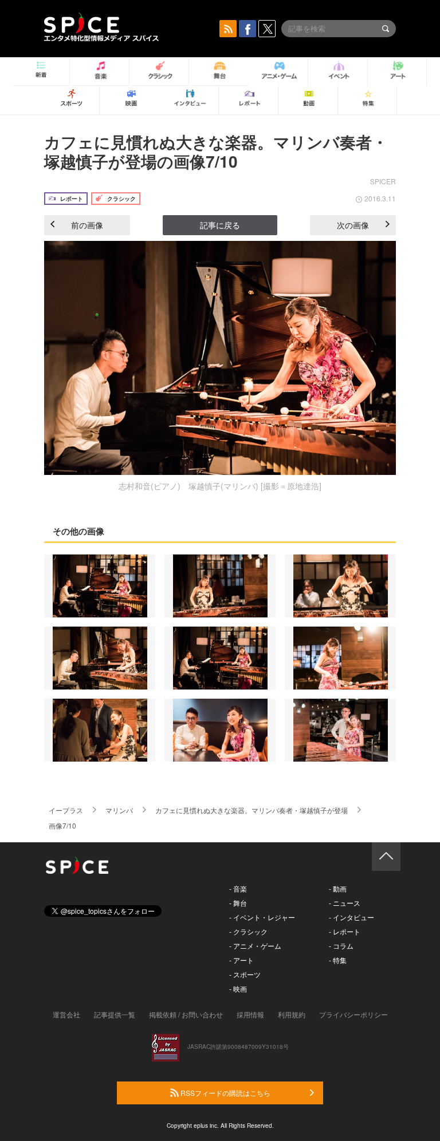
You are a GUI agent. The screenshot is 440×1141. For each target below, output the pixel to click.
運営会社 (66, 1014)
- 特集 (338, 960)
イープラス (66, 810)
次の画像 (353, 225)
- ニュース (344, 903)
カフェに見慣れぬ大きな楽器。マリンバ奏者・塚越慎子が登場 (251, 810)
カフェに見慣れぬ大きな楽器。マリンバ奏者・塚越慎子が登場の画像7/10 (216, 151)
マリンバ (119, 810)
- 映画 (238, 988)
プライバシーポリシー (353, 1014)
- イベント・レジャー (262, 917)
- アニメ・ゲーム (255, 945)
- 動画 (338, 888)
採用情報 (250, 1014)
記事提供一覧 (114, 1014)
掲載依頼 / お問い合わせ (186, 1014)
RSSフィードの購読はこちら (224, 1093)
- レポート (344, 931)
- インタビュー (351, 917)
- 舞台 (238, 903)
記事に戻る (220, 225)
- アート (241, 960)
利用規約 (291, 1014)
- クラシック (248, 931)
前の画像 (87, 225)
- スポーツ (245, 974)
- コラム (341, 945)
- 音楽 (238, 888)
